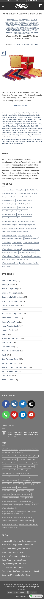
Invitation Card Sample (9, 221)
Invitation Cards (18, 27)
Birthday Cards (27, 19)
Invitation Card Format (25, 214)
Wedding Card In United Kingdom (12, 504)
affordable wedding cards (10, 449)
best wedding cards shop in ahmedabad (14, 456)
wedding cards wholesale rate (28, 524)
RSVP (24, 29)
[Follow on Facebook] (6, 404)
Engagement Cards (8, 200)
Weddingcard (16, 494)
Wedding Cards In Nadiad (27, 252)
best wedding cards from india (29, 449)
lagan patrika (36, 484)
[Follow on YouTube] (31, 415)
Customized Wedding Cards (15, 22)
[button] (3, 5)
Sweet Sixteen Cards (25, 32)
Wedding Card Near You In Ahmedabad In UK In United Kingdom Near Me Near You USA (19, 512)
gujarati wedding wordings (26, 466)
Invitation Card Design (9, 214)
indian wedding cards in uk (10, 477)
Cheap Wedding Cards (9, 459)
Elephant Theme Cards (20, 23)
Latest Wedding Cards (9, 487)
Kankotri (28, 27)
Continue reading (22, 105)
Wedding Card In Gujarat (9, 501)
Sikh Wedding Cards (18, 30)
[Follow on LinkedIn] (23, 415)
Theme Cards (10, 130)
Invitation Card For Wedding (10, 135)
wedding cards (17, 242)
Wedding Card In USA (31, 504)
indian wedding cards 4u (23, 473)
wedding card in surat (28, 137)
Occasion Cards (33, 28)
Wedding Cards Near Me (9, 524)
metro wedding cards (8, 491)
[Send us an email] (31, 404)
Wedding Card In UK (25, 501)
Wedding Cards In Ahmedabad (11, 249)
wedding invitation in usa (9, 527)
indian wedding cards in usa (29, 477)
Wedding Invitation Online (10, 263)
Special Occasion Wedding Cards (22, 128)
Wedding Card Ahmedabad (10, 498)
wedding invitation (7, 143)
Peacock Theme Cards (14, 29)
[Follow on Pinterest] (14, 415)
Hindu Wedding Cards (29, 119)
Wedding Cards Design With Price (12, 245)
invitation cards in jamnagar (26, 221)
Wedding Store (18, 143)
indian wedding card (8, 473)
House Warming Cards (19, 25)
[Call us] (6, 415)
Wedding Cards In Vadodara (10, 256)
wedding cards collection (13, 139)
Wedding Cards (24, 33)
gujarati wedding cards (9, 466)
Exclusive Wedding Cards (19, 24)
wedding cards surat (35, 141)
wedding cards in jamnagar (31, 249)
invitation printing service (13, 137)
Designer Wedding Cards (9, 117)
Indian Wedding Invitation (10, 480)
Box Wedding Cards (33, 190)
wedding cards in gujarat (9, 520)
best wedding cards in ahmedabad (12, 452)
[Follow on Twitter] (23, 404)
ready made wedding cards (25, 491)
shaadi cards (6, 494)
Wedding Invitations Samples (29, 263)
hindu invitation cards (8, 470)
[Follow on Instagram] (14, 404)
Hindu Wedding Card (8, 204)
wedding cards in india (26, 520)
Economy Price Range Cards (28, 463)
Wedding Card (26, 494)
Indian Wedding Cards (19, 121)
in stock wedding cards (27, 480)
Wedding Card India (27, 498)
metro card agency (23, 487)
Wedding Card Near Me (9, 508)
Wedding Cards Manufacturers (30, 256)
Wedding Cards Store (22, 141)
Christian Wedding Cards (27, 20)
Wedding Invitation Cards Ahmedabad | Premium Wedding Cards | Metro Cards (23, 433)
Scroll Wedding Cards (27, 126)
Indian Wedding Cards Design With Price (14, 211)
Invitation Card (6, 484)
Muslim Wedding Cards (15, 124)
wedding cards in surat (29, 139)
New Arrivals (21, 28)
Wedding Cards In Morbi (9, 252)
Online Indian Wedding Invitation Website (15, 231)
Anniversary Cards (14, 19)
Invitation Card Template (9, 224)
